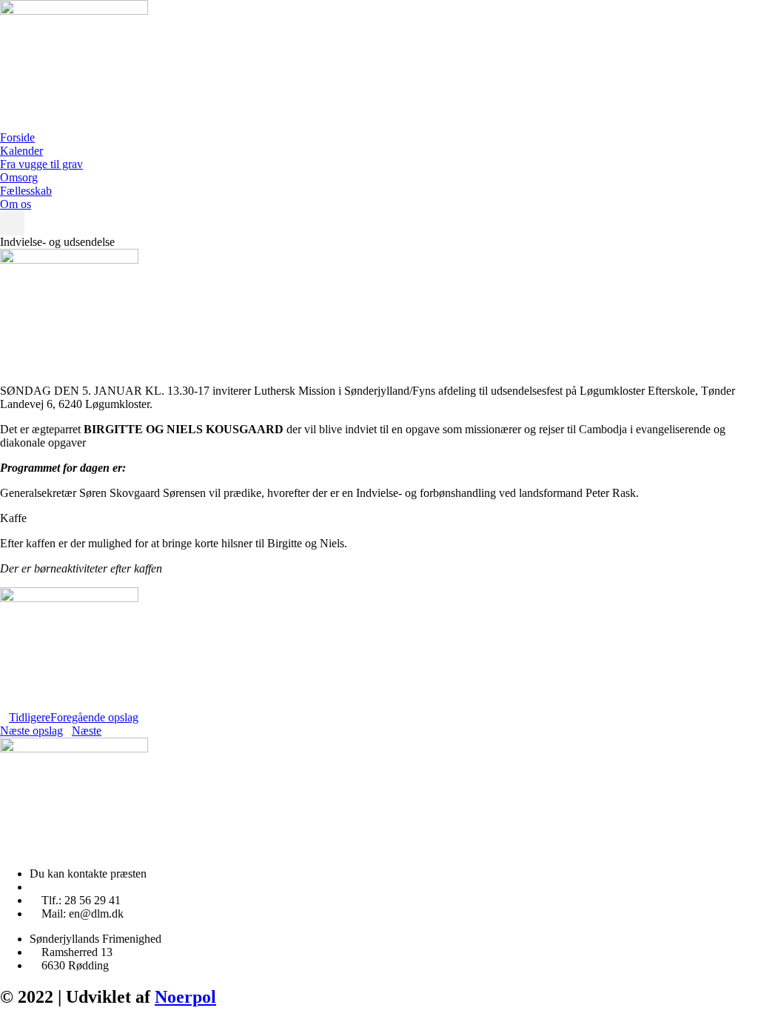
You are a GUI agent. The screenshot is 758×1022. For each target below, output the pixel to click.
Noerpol (185, 996)
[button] (12, 223)
